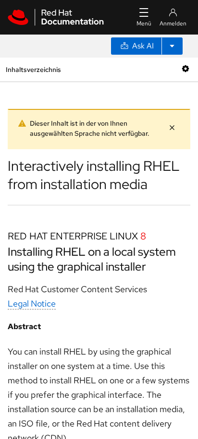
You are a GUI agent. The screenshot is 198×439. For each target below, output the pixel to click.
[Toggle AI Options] (172, 46)
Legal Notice (32, 303)
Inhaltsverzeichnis (33, 69)
